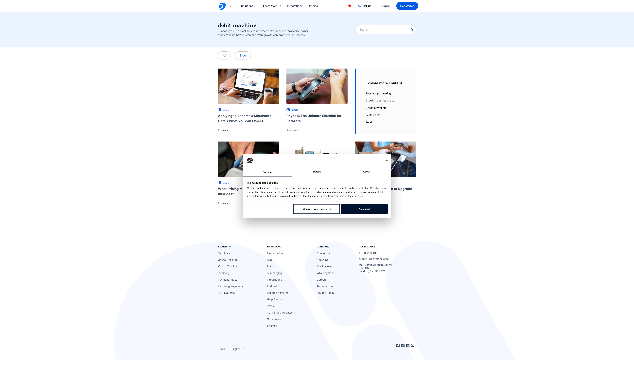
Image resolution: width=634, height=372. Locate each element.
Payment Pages (227, 279)
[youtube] (413, 345)
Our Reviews (324, 266)
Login (221, 349)
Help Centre (274, 299)
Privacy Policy (325, 292)
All (224, 55)
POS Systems (226, 292)
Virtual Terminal (228, 266)
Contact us (323, 253)
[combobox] (385, 29)
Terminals (224, 253)
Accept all (364, 209)
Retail (369, 122)
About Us (322, 259)
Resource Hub (275, 253)
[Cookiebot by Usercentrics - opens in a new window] (373, 160)
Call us (367, 6)
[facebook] (398, 345)
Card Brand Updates (280, 312)
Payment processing (378, 93)
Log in (386, 6)
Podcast (272, 286)
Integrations (274, 279)
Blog (243, 55)
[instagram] (403, 345)
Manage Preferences (315, 209)
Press (270, 306)
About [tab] (366, 171)
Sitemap (272, 325)
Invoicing (223, 273)
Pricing (271, 266)
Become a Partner (278, 292)
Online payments (376, 107)
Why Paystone (326, 273)
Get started (407, 6)
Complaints (274, 319)
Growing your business (380, 100)
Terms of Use (325, 286)
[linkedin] (408, 345)
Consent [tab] (267, 172)
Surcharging (274, 273)
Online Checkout (228, 259)
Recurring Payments (230, 286)
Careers (321, 279)
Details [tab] (317, 171)
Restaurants (373, 115)
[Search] (412, 29)
